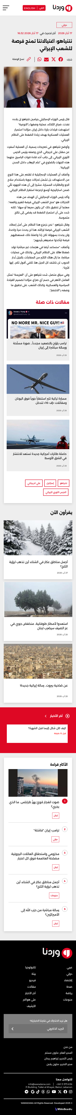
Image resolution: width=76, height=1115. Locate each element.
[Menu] (6, 9)
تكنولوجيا (30, 967)
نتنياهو (63, 483)
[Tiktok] (38, 1092)
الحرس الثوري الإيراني (55, 492)
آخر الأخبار (30, 993)
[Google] (32, 1092)
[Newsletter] (12, 1029)
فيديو (32, 980)
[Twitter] (53, 59)
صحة (69, 986)
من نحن (67, 1047)
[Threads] (43, 1092)
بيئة (34, 973)
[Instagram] (70, 1092)
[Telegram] (26, 1092)
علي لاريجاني (33, 483)
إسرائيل (50, 483)
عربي (41, 7)
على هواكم (29, 999)
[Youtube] (54, 1092)
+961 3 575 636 (64, 1084)
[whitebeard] (62, 1109)
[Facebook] (60, 59)
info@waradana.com (39, 1084)
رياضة (69, 993)
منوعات (67, 999)
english (29, 7)
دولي (64, 25)
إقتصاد (68, 980)
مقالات (31, 986)
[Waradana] (57, 957)
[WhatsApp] (48, 1092)
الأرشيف (31, 1006)
